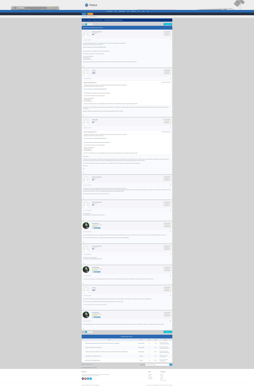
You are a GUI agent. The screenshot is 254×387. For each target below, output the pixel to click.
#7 (170, 254)
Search (143, 11)
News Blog (133, 11)
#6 (170, 231)
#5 (170, 210)
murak (93, 287)
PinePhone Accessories (97, 20)
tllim (164, 361)
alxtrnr (165, 356)
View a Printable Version (87, 364)
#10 (170, 320)
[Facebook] (83, 378)
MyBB (88, 385)
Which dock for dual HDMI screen (92, 360)
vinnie (93, 70)
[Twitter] (88, 378)
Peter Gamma (141, 343)
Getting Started (122, 11)
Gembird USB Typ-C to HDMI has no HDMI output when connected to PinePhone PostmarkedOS (106, 351)
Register (90, 14)
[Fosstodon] (90, 378)
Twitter (149, 375)
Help (148, 11)
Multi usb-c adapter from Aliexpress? (93, 347)
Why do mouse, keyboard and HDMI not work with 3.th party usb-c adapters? (102, 343)
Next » (91, 24)
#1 (170, 39)
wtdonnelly (95, 119)
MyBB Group (96, 385)
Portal (138, 11)
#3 (170, 127)
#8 (170, 275)
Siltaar (141, 360)
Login (84, 14)
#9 (170, 295)
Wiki (128, 11)
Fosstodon (150, 378)
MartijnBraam (95, 223)
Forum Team (163, 380)
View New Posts (85, 16)
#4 (170, 185)
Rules (115, 11)
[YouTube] (85, 378)
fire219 (170, 385)
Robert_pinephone (97, 32)
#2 (170, 78)
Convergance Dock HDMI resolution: (93, 356)
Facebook (150, 374)
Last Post (161, 343)
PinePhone (89, 20)
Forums (162, 374)
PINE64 (84, 20)
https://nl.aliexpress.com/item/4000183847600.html (94, 47)
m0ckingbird (156, 385)
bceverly (141, 356)
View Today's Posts (93, 16)
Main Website (109, 11)
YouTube (150, 377)
